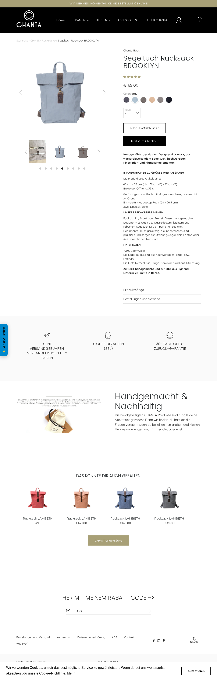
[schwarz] (169, 100)
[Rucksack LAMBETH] (37, 498)
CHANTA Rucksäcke (43, 40)
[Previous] (20, 92)
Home (60, 20)
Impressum (64, 637)
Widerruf (22, 643)
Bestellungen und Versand (33, 637)
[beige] (152, 100)
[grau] (135, 100)
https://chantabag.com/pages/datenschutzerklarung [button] (114, 673)
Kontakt (129, 637)
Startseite (22, 40)
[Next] (104, 92)
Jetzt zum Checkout (145, 141)
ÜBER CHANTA (157, 20)
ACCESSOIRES (127, 20)
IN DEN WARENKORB (144, 128)
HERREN (101, 20)
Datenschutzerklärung (91, 637)
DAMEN (80, 20)
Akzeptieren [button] (196, 671)
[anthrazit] (126, 100)
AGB (114, 637)
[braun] (160, 100)
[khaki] (143, 100)
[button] (132, 77)
